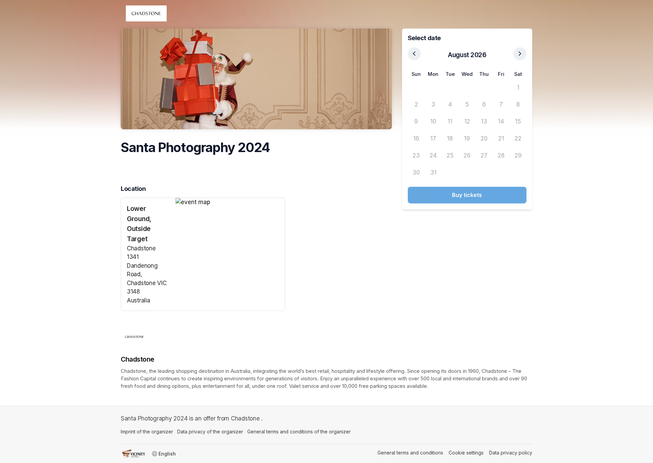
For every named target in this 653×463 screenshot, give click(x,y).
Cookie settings (466, 453)
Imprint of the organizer (147, 431)
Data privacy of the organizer (210, 431)
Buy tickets (467, 195)
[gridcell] (416, 88)
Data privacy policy (510, 453)
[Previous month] (414, 53)
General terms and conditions (410, 453)
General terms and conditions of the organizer (299, 431)
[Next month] (520, 53)
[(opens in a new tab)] (230, 202)
